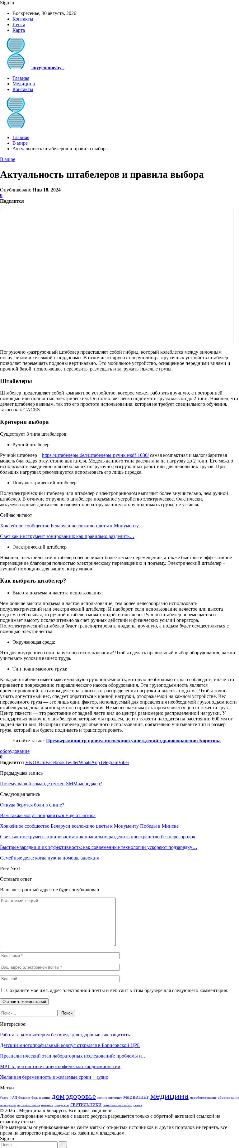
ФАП (13, 1097)
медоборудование (203, 1097)
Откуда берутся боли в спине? (32, 804)
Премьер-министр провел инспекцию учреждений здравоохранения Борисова (133, 740)
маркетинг (136, 1096)
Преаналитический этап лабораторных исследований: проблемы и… (73, 1055)
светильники (85, 1104)
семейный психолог (117, 1105)
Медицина (23, 83)
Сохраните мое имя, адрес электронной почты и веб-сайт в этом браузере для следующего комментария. (117, 990)
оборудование (15, 751)
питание (47, 1105)
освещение (8, 1105)
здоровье (81, 1096)
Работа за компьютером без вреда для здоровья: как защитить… (67, 1034)
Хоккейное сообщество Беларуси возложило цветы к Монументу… (72, 525)
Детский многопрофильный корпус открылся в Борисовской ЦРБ (70, 1045)
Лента (18, 24)
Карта (18, 30)
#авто (4, 1097)
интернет (115, 1097)
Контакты (22, 19)
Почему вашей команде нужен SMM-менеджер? (51, 783)
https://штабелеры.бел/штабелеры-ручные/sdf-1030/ (95, 455)
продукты (61, 1105)
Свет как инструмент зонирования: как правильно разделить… (67, 536)
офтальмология (28, 1105)
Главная (20, 78)
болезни (24, 1097)
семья (138, 1105)
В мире (7, 159)
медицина (169, 1096)
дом (58, 1096)
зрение (102, 1097)
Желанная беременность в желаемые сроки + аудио (54, 1077)
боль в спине (40, 1097)
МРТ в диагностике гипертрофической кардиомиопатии (60, 1066)
